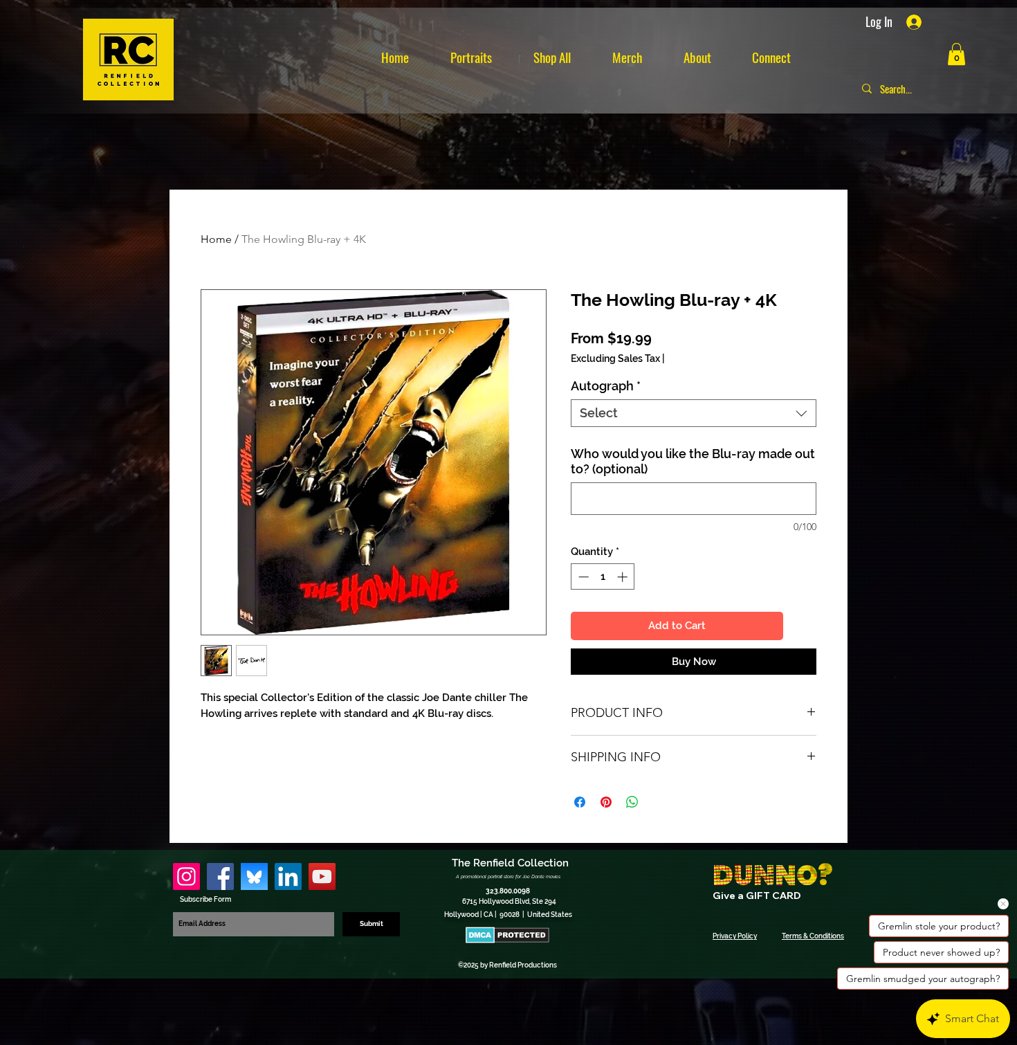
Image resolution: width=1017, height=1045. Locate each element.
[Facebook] (220, 876)
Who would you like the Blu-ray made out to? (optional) (693, 461)
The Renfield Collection (510, 863)
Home (216, 239)
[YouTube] (322, 876)
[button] (956, 54)
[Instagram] (186, 876)
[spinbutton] (603, 577)
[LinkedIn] (288, 876)
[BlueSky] (254, 876)
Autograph (606, 386)
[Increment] (623, 577)
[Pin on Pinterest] (606, 802)
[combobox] (693, 413)
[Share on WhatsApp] (632, 802)
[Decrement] (582, 577)
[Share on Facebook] (579, 802)
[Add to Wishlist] (803, 626)
